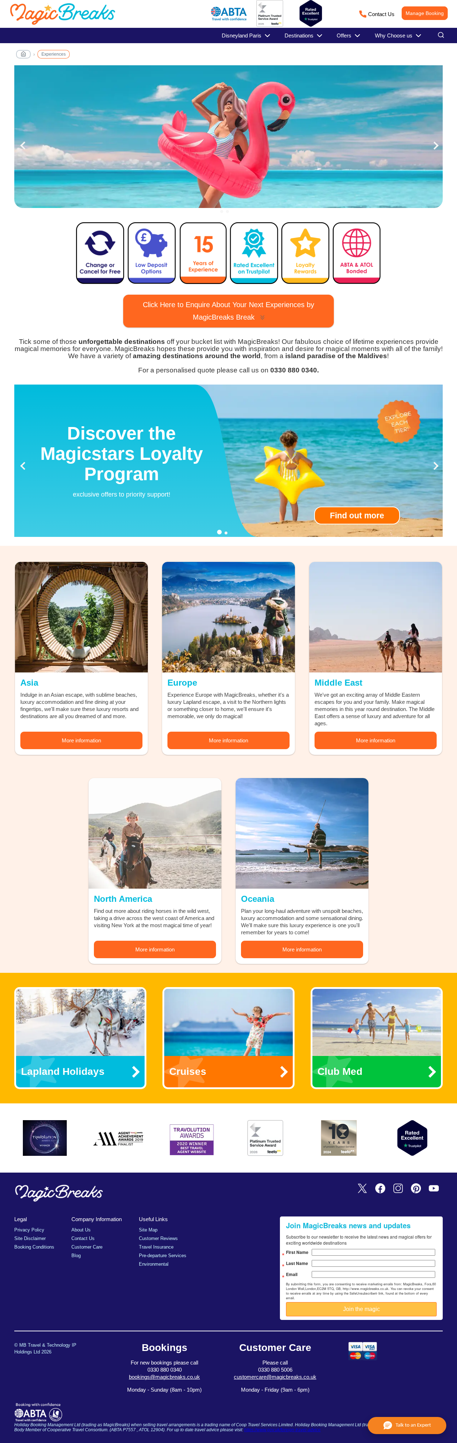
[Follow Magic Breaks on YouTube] (434, 1188)
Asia (29, 682)
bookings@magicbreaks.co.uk (164, 1377)
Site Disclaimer (30, 1238)
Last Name (297, 1263)
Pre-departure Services (162, 1255)
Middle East (338, 682)
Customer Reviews (158, 1238)
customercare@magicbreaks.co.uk (275, 1377)
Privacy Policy (29, 1230)
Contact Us (381, 14)
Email (291, 1274)
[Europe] (228, 617)
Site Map (148, 1230)
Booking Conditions (34, 1247)
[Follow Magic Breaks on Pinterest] (416, 1188)
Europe (182, 682)
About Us (81, 1230)
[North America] (155, 833)
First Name (297, 1252)
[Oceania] (302, 833)
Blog (76, 1255)
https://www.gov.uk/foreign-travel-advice (282, 1429)
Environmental (154, 1264)
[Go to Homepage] (23, 55)
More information (81, 740)
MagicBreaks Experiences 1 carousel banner (228, 140)
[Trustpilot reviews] (311, 13)
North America (123, 899)
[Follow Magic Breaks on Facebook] (380, 1188)
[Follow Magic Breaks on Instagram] (398, 1188)
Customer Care (86, 1247)
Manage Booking (425, 13)
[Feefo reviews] (269, 25)
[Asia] (81, 617)
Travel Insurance (156, 1247)
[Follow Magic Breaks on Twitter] (362, 1188)
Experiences (53, 54)
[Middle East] (375, 617)
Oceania (257, 899)
